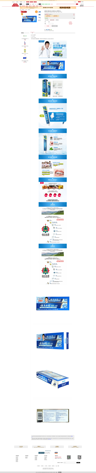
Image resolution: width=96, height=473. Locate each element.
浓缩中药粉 (46, 4)
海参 (39, 4)
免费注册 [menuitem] (82, 1)
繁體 (58, 465)
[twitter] (47, 29)
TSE (15, 4)
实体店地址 (45, 459)
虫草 (23, 4)
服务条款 (53, 465)
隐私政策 (49, 465)
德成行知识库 (82, 5)
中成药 (49, 4)
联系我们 (45, 458)
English (57, 465)
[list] (36, 4)
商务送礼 (17, 460)
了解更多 (56, 472)
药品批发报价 (46, 18)
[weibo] (50, 29)
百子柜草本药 (42, 4)
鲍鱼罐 (33, 4)
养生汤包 (52, 4)
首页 (20, 5)
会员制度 (17, 458)
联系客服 (36, 459)
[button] (17, 6)
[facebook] (46, 29)
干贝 (35, 4)
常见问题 (17, 459)
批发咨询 (17, 461)
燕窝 (20, 4)
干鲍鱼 (30, 4)
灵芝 (25, 4)
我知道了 (60, 472)
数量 (45, 23)
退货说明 (36, 458)
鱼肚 (37, 4)
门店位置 (46, 465)
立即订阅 (78, 462)
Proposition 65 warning (51, 30)
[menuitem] (79, 1)
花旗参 (27, 4)
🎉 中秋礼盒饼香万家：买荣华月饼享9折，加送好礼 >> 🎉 (48, 0)
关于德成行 (38, 465)
